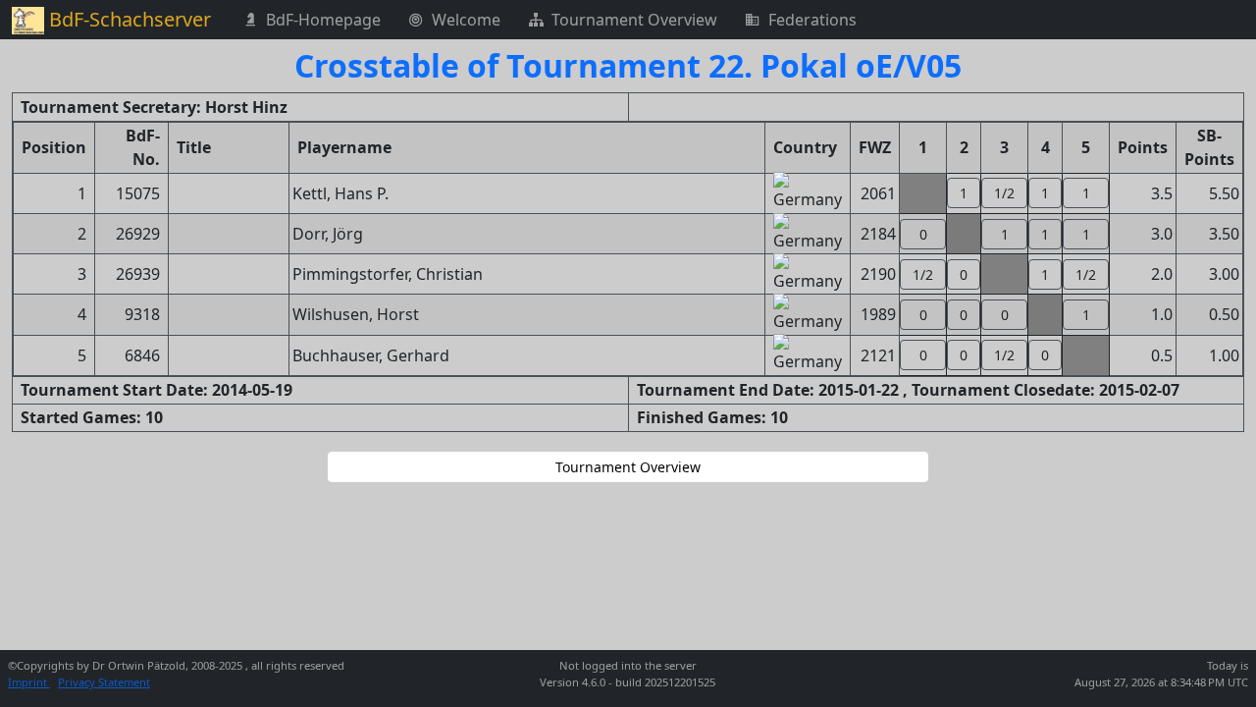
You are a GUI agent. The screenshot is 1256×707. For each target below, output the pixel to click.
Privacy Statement (104, 682)
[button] (963, 193)
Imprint (29, 682)
